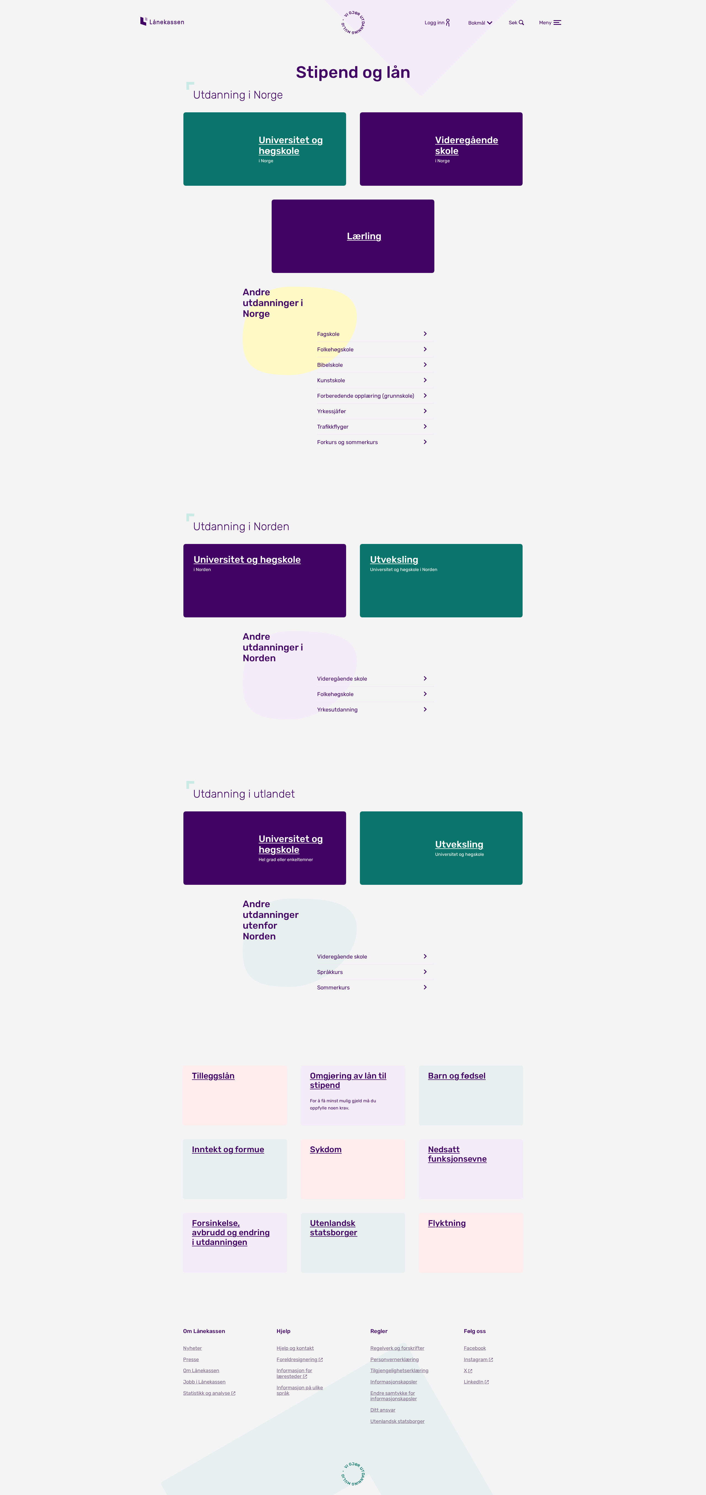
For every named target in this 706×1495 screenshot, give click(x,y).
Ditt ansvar (382, 1410)
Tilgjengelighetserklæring (399, 1370)
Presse (191, 1359)
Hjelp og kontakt (295, 1348)
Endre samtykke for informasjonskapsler (393, 1396)
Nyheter (192, 1348)
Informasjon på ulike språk (300, 1390)
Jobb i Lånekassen (204, 1382)
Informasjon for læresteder (294, 1373)
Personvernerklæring (394, 1359)
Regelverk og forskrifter (397, 1348)
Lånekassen (162, 21)
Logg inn (435, 23)
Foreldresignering (298, 1359)
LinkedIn (474, 1382)
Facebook (475, 1348)
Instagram (476, 1359)
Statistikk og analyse (207, 1393)
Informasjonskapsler (393, 1382)
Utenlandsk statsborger (397, 1421)
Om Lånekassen (201, 1370)
